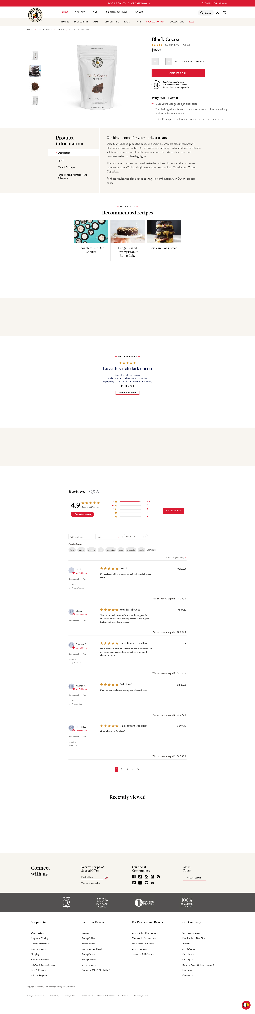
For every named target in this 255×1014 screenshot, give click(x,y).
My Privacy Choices (141, 995)
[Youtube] (140, 883)
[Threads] (152, 876)
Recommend (73, 579)
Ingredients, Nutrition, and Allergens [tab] (72, 176)
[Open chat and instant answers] (246, 1005)
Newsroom (187, 970)
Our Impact (187, 959)
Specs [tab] (61, 160)
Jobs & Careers (189, 949)
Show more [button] (152, 550)
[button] (131, 502)
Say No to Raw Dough (92, 949)
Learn (95, 12)
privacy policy (94, 883)
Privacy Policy (70, 995)
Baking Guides (88, 938)
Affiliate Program (39, 975)
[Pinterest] (158, 876)
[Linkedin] (134, 882)
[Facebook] (134, 876)
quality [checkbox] (81, 549)
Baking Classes (88, 954)
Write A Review (174, 510)
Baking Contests (89, 959)
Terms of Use (85, 995)
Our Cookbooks (88, 965)
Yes (84, 579)
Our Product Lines (191, 933)
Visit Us (207, 3)
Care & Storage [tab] (66, 167)
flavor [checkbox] (72, 549)
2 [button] (121, 769)
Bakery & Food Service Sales (145, 933)
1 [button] (116, 769)
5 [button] (138, 769)
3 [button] (127, 769)
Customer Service (39, 949)
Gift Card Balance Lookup (43, 965)
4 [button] (132, 769)
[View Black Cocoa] (35, 86)
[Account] (217, 12)
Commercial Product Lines (144, 938)
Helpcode (124, 995)
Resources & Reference (143, 954)
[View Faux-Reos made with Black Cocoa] (35, 71)
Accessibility (54, 995)
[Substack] (152, 882)
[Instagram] (146, 876)
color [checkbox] (121, 549)
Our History (188, 954)
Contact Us (187, 975)
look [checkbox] (101, 549)
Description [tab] (64, 152)
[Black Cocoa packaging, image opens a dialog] (96, 79)
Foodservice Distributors (143, 943)
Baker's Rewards (38, 970)
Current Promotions (40, 943)
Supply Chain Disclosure (35, 995)
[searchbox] (81, 536)
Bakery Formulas (139, 949)
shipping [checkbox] (91, 549)
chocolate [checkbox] (131, 549)
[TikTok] (140, 876)
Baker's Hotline (88, 943)
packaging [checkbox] (111, 549)
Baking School (117, 12)
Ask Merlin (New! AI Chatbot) (95, 970)
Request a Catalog (39, 938)
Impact (138, 12)
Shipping (35, 954)
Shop (65, 12)
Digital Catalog (38, 933)
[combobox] (108, 536)
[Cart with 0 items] (224, 12)
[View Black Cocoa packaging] (35, 56)
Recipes (80, 12)
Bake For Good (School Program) (198, 965)
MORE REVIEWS (127, 393)
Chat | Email (194, 878)
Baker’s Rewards (220, 3)
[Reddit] (146, 882)
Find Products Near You (193, 938)
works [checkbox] (141, 549)
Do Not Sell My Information (106, 995)
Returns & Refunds (40, 959)
